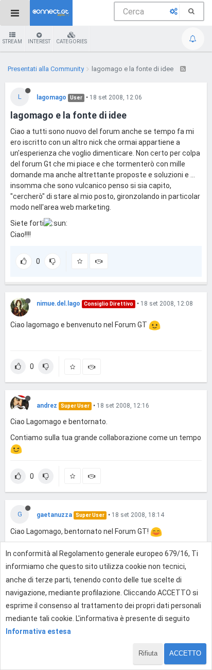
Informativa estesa (38, 631)
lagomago (51, 97)
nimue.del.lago (58, 303)
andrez (47, 405)
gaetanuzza (54, 514)
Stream (12, 41)
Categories (71, 41)
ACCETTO (185, 653)
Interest (39, 41)
